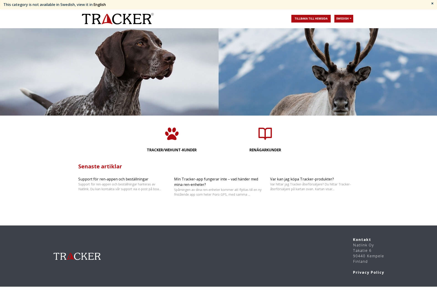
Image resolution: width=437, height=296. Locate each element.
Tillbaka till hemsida (311, 18)
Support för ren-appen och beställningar (113, 179)
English (100, 4)
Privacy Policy (368, 272)
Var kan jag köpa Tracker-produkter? (302, 179)
